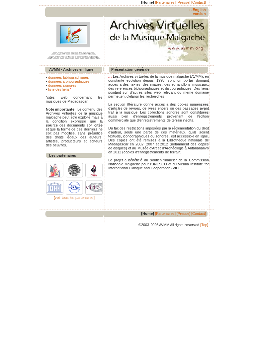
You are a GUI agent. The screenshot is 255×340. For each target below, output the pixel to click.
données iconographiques (69, 81)
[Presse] (183, 2)
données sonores (62, 85)
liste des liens (59, 89)
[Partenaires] (165, 2)
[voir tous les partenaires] (74, 198)
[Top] (204, 225)
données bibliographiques (68, 77)
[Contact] (198, 2)
